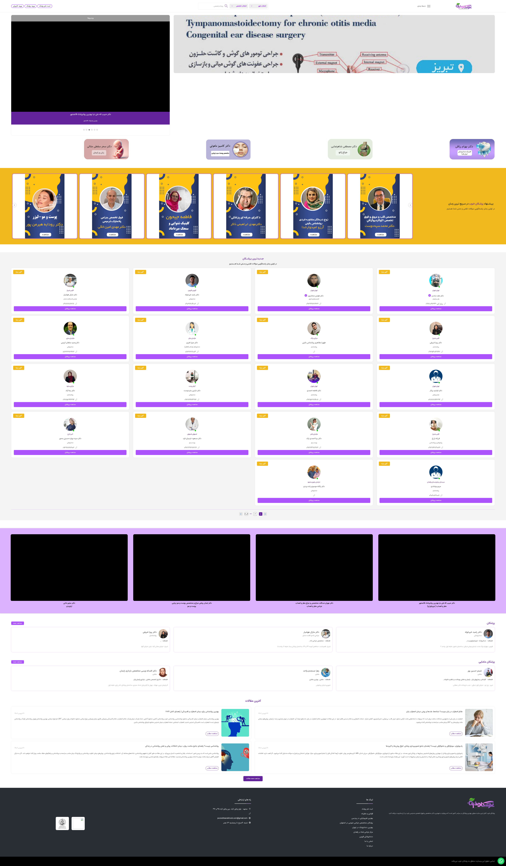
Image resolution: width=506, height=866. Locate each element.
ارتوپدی (192, 606)
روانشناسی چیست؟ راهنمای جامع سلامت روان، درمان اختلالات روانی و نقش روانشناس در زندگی (182, 746)
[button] (14, 205)
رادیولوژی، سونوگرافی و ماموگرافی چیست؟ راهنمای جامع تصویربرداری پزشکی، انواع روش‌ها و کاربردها (424, 746)
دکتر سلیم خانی (192, 603)
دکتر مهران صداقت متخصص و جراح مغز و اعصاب (437, 603)
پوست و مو (314, 606)
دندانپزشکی (69, 606)
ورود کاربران (17, 6)
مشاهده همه (17, 623)
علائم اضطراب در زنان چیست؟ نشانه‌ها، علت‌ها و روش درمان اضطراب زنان (434, 711)
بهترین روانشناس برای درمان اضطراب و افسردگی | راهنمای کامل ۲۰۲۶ (192, 711)
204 (246, 514)
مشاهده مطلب (456, 733)
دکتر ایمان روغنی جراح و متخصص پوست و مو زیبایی (314, 603)
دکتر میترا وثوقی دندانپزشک (69, 603)
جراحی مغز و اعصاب (437, 606)
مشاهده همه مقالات (253, 778)
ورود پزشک (30, 6)
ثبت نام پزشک (44, 6)
